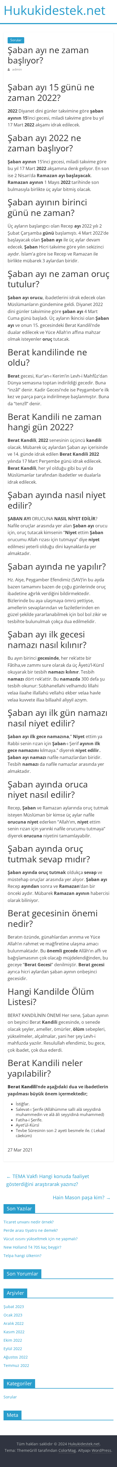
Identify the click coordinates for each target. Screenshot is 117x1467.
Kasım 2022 (14, 1331)
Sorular (15, 40)
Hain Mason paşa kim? (82, 1197)
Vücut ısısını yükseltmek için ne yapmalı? (41, 1238)
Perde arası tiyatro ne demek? (31, 1230)
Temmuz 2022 (16, 1365)
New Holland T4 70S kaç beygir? (32, 1247)
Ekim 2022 (13, 1340)
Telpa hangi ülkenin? (22, 1255)
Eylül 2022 (13, 1348)
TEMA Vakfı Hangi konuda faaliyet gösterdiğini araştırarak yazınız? (47, 1180)
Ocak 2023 (13, 1315)
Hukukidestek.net (54, 10)
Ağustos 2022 (16, 1357)
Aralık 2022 (14, 1323)
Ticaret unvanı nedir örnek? (29, 1221)
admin (17, 69)
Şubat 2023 (14, 1306)
